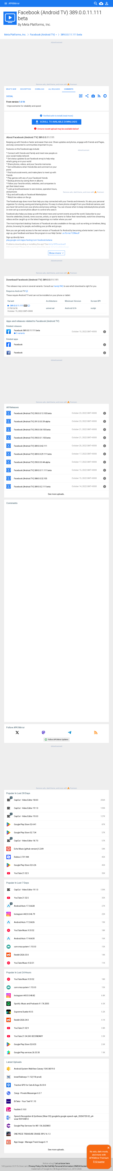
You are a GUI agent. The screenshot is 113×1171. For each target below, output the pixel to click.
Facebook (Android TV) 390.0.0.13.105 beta (33, 413)
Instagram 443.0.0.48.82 (24, 995)
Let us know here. (62, 1163)
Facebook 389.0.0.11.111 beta (27, 330)
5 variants (20, 333)
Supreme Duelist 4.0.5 (23, 1012)
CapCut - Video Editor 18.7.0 (26, 841)
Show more (55, 253)
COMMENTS (68, 89)
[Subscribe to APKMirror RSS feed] (95, 733)
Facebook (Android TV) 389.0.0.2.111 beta (32, 487)
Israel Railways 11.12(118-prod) (27, 1077)
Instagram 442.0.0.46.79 (24, 914)
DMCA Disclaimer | (82, 1166)
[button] (80, 96)
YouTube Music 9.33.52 (24, 930)
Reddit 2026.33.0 (21, 955)
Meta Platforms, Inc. (36, 24)
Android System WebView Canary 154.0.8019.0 (34, 1069)
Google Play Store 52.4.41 (25, 824)
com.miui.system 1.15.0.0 (25, 947)
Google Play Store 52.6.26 (25, 865)
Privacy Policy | (35, 1166)
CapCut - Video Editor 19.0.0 (26, 816)
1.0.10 (22, 102)
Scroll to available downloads (58, 121)
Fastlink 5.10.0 (20, 1109)
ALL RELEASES (54, 89)
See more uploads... (56, 494)
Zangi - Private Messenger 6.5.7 (27, 1093)
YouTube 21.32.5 (21, 873)
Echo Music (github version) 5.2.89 (29, 849)
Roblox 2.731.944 (21, 857)
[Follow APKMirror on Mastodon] (43, 733)
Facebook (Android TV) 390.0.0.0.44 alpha (32, 462)
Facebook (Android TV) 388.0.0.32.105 (30, 478)
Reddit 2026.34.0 (21, 1020)
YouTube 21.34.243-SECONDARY (28, 1036)
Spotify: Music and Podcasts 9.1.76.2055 (31, 1004)
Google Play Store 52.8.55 (25, 1044)
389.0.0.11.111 (17, 306)
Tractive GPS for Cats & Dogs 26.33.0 (30, 1085)
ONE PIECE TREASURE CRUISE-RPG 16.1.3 (32, 1134)
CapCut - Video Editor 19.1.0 (26, 808)
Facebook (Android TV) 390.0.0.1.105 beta (32, 438)
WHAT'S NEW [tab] (11, 89)
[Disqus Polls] (56, 541)
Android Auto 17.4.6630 (24, 938)
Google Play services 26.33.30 (27, 1052)
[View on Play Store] (93, 96)
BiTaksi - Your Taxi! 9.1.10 (25, 1101)
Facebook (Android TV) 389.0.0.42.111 (30, 446)
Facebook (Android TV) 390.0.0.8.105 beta (32, 430)
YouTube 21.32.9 (21, 1028)
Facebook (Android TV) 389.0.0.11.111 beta (33, 470)
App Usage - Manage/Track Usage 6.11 (31, 1142)
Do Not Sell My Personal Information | (58, 1166)
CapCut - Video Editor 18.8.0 (26, 800)
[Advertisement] (56, 63)
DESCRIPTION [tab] (25, 89)
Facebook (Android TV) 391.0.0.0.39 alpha (32, 421)
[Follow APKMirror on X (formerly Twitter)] (17, 733)
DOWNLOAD (39, 89)
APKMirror (14, 3)
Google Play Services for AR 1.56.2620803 (32, 1126)
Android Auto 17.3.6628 (24, 906)
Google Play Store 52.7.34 (25, 832)
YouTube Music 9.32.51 (24, 963)
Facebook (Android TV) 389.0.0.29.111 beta (33, 454)
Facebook (18, 344)
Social (9, 96)
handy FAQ (58, 286)
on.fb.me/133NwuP (71, 233)
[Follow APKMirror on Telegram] (69, 733)
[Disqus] (56, 613)
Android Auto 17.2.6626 (24, 922)
